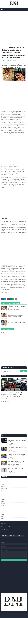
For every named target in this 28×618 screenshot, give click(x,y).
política (3, 512)
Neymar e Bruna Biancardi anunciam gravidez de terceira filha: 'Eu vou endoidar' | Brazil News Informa (16, 308)
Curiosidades (4, 488)
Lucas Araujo (6, 60)
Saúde (3, 514)
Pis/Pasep (3, 510)
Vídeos (3, 518)
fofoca (3, 501)
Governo (3, 503)
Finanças (3, 499)
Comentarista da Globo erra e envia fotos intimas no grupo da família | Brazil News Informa (17, 456)
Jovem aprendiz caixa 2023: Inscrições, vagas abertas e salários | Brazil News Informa (17, 449)
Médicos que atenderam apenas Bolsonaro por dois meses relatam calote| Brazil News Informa (16, 315)
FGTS (3, 495)
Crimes (3, 486)
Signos (3, 516)
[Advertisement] (14, 27)
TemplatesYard (11, 616)
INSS (3, 505)
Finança (3, 497)
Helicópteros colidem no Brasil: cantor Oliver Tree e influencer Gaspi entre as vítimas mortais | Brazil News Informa (12, 394)
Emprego (3, 490)
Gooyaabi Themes (23, 616)
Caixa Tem (4, 484)
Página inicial (3, 43)
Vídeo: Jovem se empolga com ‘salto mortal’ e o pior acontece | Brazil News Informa (17, 470)
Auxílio (3, 480)
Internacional (4, 507)
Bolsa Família (4, 482)
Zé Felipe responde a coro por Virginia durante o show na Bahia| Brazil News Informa (17, 322)
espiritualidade (5, 492)
